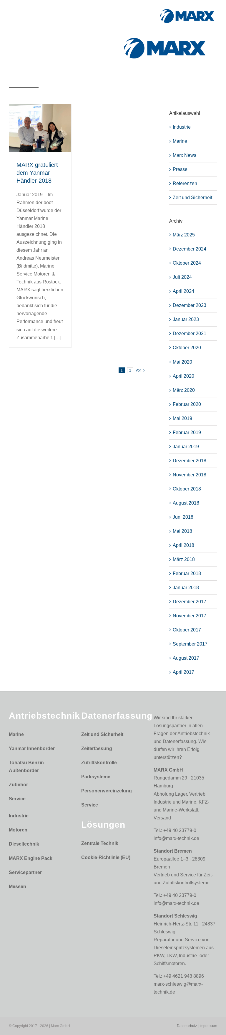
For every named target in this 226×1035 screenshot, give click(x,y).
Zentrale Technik (99, 843)
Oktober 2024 (187, 263)
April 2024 (183, 291)
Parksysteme (95, 776)
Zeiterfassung (96, 748)
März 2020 (184, 390)
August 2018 (186, 502)
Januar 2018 (186, 587)
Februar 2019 (187, 432)
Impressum (208, 1026)
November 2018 (189, 474)
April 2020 (183, 376)
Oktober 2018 (187, 488)
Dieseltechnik (24, 843)
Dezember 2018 (189, 460)
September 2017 (190, 643)
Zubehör (18, 784)
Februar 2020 (187, 404)
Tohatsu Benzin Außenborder (26, 766)
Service (17, 798)
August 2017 (186, 658)
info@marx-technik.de (176, 838)
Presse (180, 169)
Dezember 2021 (189, 333)
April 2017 (183, 672)
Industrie (182, 127)
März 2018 (184, 559)
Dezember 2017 (189, 601)
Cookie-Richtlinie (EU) (105, 857)
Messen (17, 886)
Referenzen (185, 183)
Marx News (184, 155)
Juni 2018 (183, 517)
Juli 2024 (182, 277)
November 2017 (189, 615)
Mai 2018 (182, 531)
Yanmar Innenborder (32, 748)
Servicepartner (25, 872)
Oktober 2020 (187, 347)
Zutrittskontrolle (99, 762)
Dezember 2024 (189, 248)
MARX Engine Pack (30, 858)
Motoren (18, 829)
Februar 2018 (187, 573)
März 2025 (184, 234)
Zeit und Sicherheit (192, 197)
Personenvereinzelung (106, 790)
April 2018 (183, 545)
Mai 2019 (182, 418)
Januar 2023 (186, 319)
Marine (180, 141)
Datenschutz (187, 1026)
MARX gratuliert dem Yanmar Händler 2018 (37, 173)
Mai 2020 (182, 361)
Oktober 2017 (187, 629)
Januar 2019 (186, 446)
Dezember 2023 (189, 305)
